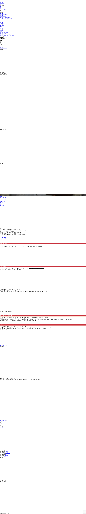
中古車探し (2, 3)
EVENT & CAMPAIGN (3, 48)
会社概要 (1, 13)
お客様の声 (2, 8)
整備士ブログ (2, 204)
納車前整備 (2, 25)
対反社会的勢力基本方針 (4, 14)
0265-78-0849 (6, 452)
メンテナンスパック (3, 427)
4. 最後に (1, 239)
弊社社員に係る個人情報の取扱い (5, 17)
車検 (0, 7)
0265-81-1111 (8, 453)
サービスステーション (3, 11)
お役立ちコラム (2, 201)
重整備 (1, 6)
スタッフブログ (2, 20)
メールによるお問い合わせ (4, 456)
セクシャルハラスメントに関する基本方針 (7, 18)
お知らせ (1, 19)
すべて (1, 200)
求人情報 (1, 47)
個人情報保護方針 (3, 16)
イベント (1, 202)
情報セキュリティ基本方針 (4, 15)
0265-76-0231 (7, 451)
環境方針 (1, 31)
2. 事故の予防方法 (3, 238)
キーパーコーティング (3, 9)
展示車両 (1, 2)
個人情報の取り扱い (3, 16)
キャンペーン (2, 203)
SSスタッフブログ (3, 205)
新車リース (2, 4)
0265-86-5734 (7, 454)
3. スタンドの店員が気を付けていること (6, 238)
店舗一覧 (1, 11)
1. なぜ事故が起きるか (3, 237)
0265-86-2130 (6, 455)
